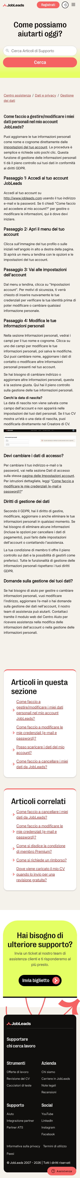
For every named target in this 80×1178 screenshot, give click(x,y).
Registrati (48, 5)
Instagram (48, 1127)
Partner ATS (15, 1127)
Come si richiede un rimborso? (41, 860)
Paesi (10, 1153)
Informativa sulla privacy (23, 1146)
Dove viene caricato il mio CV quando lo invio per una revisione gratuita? (40, 874)
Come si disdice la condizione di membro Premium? (40, 849)
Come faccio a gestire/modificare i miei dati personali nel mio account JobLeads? (39, 710)
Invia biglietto (35, 980)
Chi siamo (48, 1072)
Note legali (48, 1085)
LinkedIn (47, 1120)
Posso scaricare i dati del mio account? (40, 750)
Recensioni (48, 1092)
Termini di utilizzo (55, 1146)
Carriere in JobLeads (55, 1078)
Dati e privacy (45, 95)
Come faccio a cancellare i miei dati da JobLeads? (42, 764)
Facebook (48, 1134)
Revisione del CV (18, 1078)
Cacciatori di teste (19, 1085)
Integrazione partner (20, 1120)
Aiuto (10, 1114)
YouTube (47, 1114)
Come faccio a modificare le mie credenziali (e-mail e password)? (39, 733)
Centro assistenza (17, 95)
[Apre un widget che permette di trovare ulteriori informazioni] (61, 1171)
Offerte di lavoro (17, 1072)
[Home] (13, 5)
